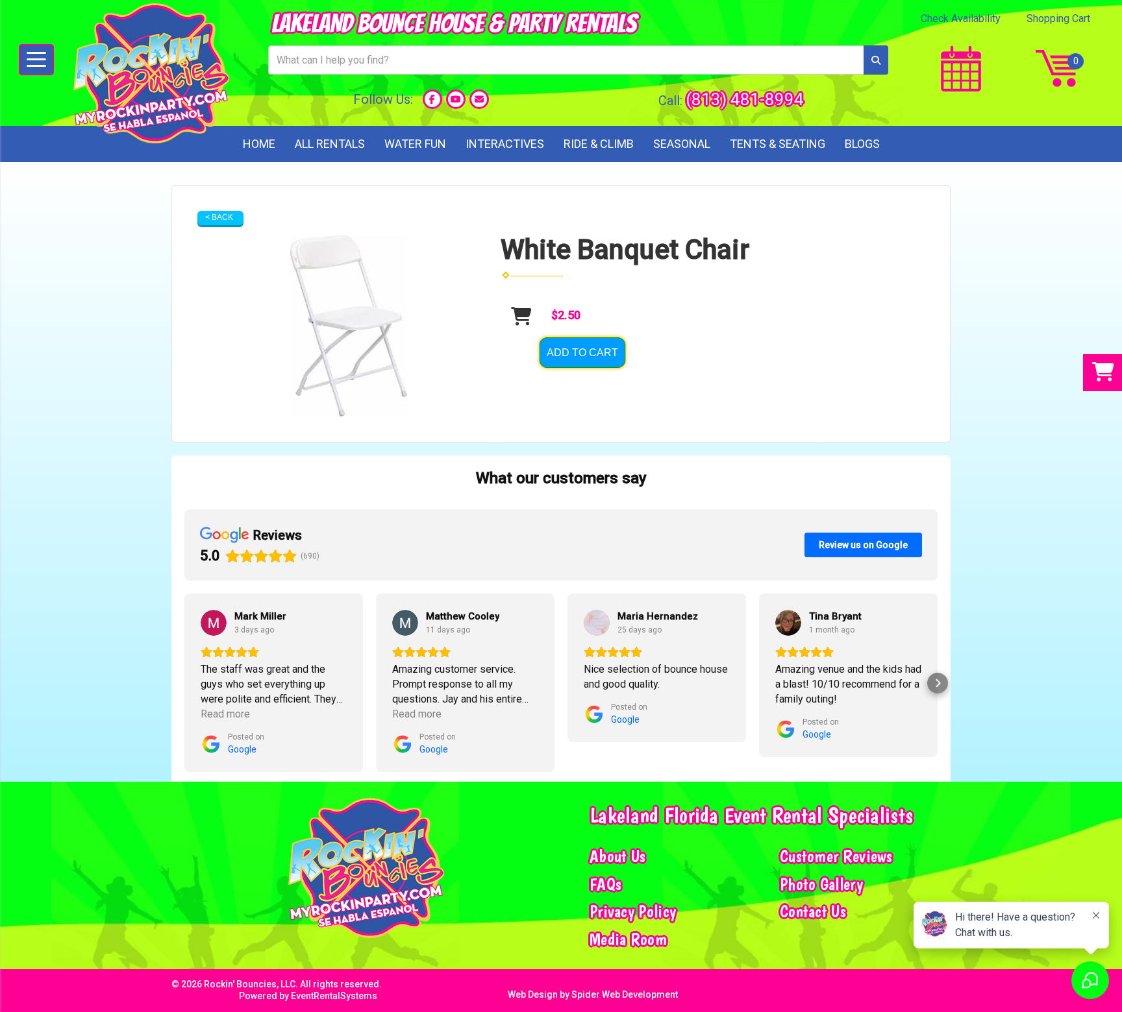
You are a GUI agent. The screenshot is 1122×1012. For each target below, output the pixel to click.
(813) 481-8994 (745, 99)
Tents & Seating (777, 144)
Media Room (628, 939)
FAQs (605, 884)
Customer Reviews (836, 856)
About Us (617, 856)
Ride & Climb (599, 144)
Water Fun (415, 144)
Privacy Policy (633, 911)
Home (259, 144)
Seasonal (681, 144)
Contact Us (813, 911)
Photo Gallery (821, 884)
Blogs (862, 144)
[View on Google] (214, 623)
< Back (219, 217)
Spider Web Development (624, 994)
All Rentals (330, 144)
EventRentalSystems (334, 996)
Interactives (505, 144)
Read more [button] (225, 714)
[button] (184, 683)
